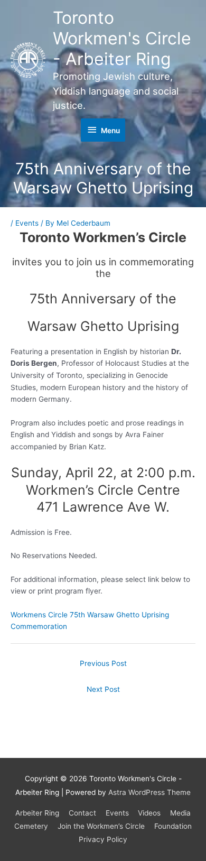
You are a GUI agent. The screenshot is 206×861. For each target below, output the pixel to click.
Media (180, 813)
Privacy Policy (103, 839)
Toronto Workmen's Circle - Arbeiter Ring (122, 38)
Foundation (173, 826)
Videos (149, 813)
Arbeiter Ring (37, 813)
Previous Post (103, 663)
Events (27, 223)
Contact (82, 813)
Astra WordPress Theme (149, 792)
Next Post (103, 689)
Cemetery (31, 826)
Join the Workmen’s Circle (101, 826)
